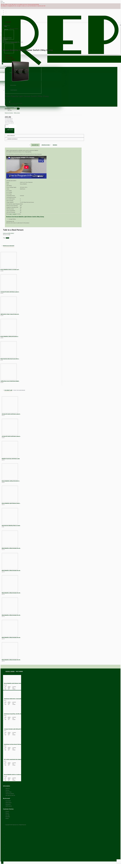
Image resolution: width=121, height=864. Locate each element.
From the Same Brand (19, 390)
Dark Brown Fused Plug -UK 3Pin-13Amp (13, 713)
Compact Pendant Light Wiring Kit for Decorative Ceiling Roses (19, 729)
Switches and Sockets (7, 37)
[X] (7, 831)
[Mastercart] (6, 845)
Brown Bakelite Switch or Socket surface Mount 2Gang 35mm (19, 774)
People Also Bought (8, 245)
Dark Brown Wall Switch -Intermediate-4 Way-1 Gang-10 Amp (18, 698)
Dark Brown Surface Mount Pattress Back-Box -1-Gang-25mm (19, 744)
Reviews (55, 145)
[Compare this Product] (7, 270)
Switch (7, 237)
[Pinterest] (7, 837)
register (14, 214)
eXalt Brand (5, 39)
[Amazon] (6, 858)
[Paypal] (6, 848)
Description (35, 145)
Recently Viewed (10, 671)
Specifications (46, 145)
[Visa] (6, 841)
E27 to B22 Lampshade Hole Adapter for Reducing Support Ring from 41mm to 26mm (24, 759)
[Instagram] (7, 834)
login (10, 214)
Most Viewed (19, 671)
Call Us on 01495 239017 (8, 233)
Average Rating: (12, 219)
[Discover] (6, 854)
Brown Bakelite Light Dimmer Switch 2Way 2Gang (13, 42)
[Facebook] (7, 828)
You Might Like (8, 390)
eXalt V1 (4, 40)
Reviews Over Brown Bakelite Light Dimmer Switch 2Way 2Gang (25, 216)
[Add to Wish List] (2, 270)
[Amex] (6, 851)
